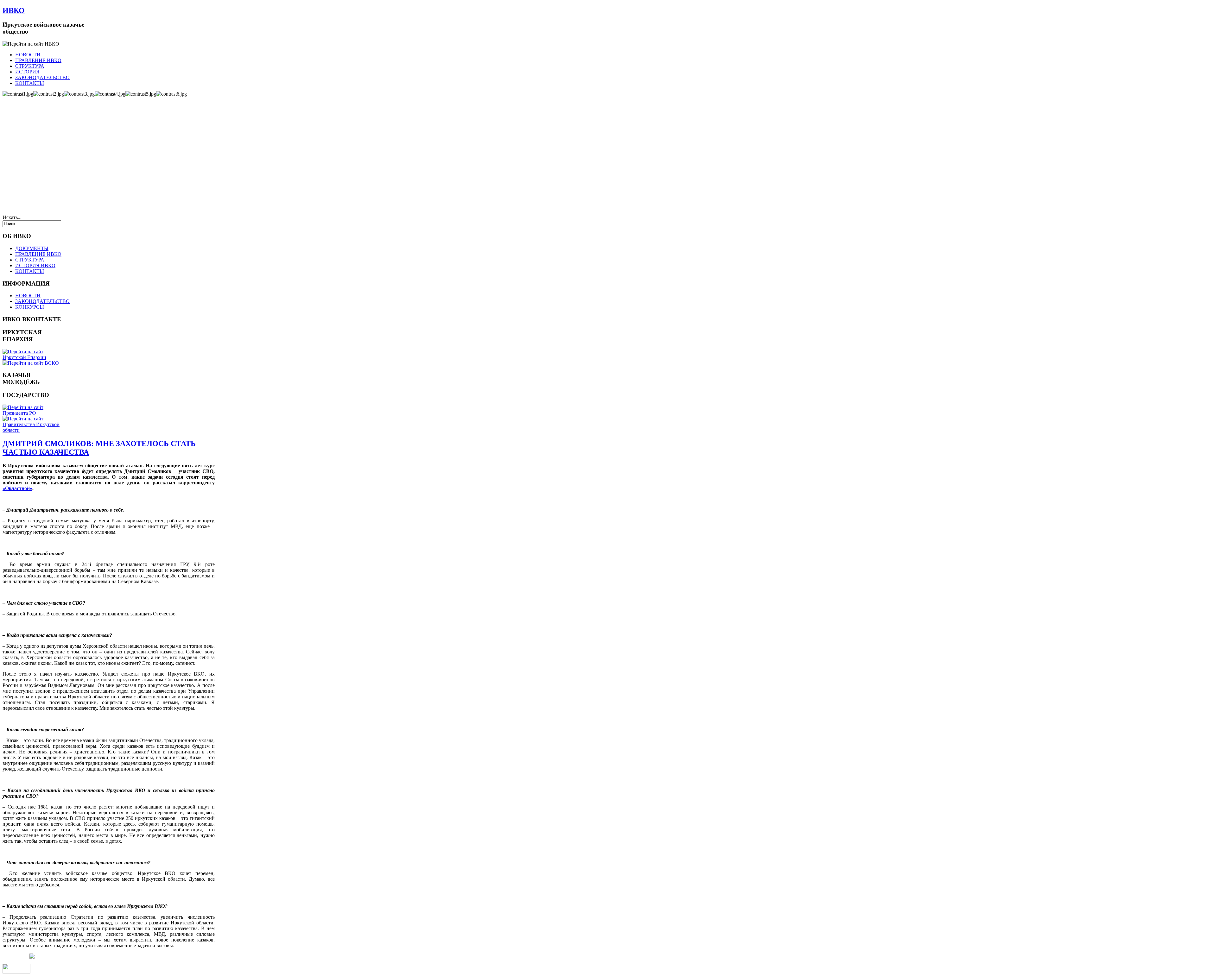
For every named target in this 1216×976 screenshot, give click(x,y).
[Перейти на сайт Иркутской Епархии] (33, 357)
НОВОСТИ (28, 54)
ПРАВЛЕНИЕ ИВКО (38, 60)
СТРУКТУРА (29, 66)
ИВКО (14, 10)
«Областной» (17, 488)
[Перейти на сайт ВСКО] (31, 363)
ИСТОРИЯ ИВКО (35, 265)
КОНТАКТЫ (29, 83)
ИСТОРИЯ (27, 71)
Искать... (12, 217)
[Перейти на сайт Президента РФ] (33, 413)
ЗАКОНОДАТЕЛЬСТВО (42, 77)
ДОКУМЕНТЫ (31, 248)
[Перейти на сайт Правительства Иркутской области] (33, 430)
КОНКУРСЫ (29, 307)
